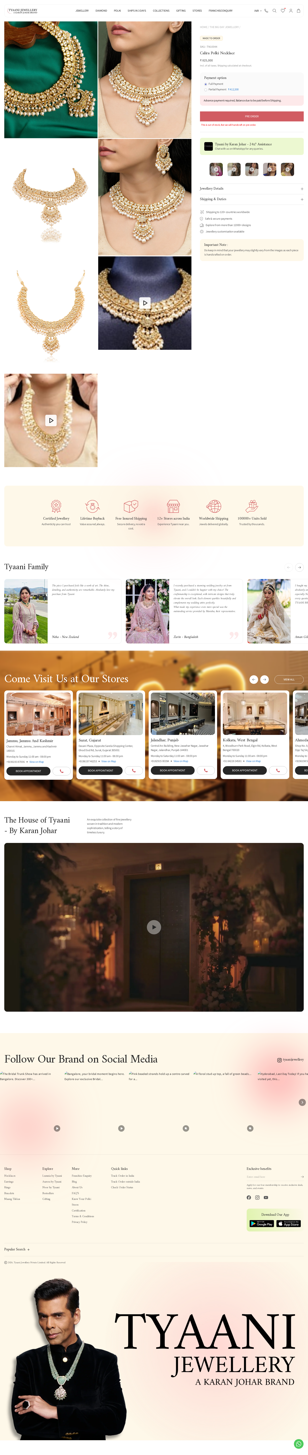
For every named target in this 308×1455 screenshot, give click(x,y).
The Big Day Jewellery (224, 27)
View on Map (36, 761)
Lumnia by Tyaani (52, 1175)
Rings (7, 1187)
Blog (74, 1181)
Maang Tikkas (12, 1199)
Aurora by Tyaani (51, 1181)
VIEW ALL (289, 680)
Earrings (8, 1181)
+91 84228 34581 (232, 761)
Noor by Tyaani (51, 1187)
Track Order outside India (125, 1181)
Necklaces (10, 1175)
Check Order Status (122, 1187)
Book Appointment (28, 771)
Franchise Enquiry (82, 1175)
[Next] (302, 1102)
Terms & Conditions (83, 1216)
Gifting (46, 1199)
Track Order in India (122, 1175)
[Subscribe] (302, 1177)
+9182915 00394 (160, 761)
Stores (75, 1204)
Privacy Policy (79, 1222)
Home (203, 27)
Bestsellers (48, 1193)
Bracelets (9, 1193)
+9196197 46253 (88, 761)
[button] (274, 11)
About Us (77, 1187)
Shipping (222, 65)
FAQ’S (75, 1193)
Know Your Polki (81, 1199)
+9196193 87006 (15, 761)
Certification (78, 1210)
